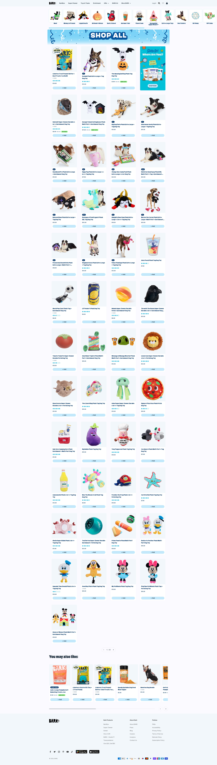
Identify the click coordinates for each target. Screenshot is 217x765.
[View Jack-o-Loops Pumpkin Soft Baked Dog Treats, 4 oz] (59, 674)
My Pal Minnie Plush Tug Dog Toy (122, 586)
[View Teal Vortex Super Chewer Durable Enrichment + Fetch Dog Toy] (93, 526)
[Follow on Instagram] (59, 752)
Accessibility (156, 727)
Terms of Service (157, 734)
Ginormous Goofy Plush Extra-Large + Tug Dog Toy (151, 126)
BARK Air (115, 3)
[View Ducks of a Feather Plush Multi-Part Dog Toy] (152, 526)
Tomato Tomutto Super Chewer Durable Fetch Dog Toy (63, 357)
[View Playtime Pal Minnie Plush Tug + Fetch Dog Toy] (152, 571)
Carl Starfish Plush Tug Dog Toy (151, 495)
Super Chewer (72, 3)
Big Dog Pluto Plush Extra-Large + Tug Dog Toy (123, 126)
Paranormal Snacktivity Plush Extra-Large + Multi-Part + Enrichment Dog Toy (62, 264)
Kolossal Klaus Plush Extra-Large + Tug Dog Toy (64, 218)
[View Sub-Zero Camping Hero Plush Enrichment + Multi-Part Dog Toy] (64, 434)
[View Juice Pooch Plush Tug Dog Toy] (152, 245)
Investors (133, 737)
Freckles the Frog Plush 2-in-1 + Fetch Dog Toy (122, 496)
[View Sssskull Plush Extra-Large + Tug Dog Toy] (93, 59)
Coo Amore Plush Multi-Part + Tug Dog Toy (152, 450)
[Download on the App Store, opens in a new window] (94, 751)
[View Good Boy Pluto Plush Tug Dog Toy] (93, 571)
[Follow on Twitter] (54, 752)
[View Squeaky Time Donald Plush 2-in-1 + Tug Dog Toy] (64, 571)
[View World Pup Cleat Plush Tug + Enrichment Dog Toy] (64, 293)
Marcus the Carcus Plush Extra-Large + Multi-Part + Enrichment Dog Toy (152, 218)
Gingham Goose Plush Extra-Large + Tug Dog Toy (93, 264)
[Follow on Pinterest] (63, 752)
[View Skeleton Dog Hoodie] (149, 674)
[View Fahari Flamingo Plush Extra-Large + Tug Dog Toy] (123, 245)
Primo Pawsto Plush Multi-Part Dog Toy (122, 542)
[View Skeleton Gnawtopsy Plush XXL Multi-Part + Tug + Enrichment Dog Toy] (152, 154)
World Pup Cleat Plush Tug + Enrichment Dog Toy (62, 310)
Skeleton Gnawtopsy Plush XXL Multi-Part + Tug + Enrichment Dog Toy (151, 173)
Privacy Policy (156, 730)
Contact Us (133, 740)
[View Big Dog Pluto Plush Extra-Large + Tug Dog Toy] (123, 107)
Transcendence (108, 740)
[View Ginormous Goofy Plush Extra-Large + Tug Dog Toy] (152, 107)
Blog (131, 730)
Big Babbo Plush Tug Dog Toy (91, 449)
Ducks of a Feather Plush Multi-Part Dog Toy (151, 542)
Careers (132, 734)
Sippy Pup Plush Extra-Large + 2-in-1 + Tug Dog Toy (93, 173)
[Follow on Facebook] (50, 752)
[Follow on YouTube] (67, 752)
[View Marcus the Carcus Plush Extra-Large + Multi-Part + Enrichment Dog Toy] (152, 200)
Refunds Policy (157, 737)
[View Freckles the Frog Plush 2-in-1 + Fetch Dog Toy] (123, 480)
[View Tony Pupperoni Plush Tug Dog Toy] (123, 434)
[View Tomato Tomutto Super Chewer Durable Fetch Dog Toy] (64, 341)
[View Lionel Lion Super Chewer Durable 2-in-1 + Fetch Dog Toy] (152, 341)
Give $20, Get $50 (109, 743)
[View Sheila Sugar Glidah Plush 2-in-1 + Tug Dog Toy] (64, 526)
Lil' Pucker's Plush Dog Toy (91, 308)
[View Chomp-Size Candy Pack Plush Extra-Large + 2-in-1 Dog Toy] (123, 154)
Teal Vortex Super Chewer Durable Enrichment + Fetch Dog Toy (93, 542)
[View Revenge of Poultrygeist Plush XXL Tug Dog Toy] (93, 200)
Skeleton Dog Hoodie (147, 687)
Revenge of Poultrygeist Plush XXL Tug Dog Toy (92, 218)
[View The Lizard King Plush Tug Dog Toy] (93, 388)
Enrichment (97, 3)
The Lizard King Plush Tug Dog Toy (93, 403)
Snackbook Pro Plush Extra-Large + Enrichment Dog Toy (64, 173)
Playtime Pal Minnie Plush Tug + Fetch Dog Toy (151, 587)
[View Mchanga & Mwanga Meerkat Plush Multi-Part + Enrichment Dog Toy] (123, 341)
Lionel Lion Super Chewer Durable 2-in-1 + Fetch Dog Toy (152, 357)
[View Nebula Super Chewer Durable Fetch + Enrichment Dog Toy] (123, 293)
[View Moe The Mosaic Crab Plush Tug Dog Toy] (93, 480)
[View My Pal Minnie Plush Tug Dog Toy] (123, 571)
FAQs (153, 724)
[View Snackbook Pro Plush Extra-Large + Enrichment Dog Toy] (64, 154)
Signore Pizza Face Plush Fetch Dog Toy (151, 404)
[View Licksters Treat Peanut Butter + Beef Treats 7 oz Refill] (64, 59)
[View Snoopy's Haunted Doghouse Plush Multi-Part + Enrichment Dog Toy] (93, 107)
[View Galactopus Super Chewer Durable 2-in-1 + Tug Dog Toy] (123, 388)
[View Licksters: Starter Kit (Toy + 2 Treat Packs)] (82, 674)
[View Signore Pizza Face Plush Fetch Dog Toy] (152, 388)
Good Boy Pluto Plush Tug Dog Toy (93, 586)
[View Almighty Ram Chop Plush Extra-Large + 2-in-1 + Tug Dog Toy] (123, 200)
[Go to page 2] (113, 650)
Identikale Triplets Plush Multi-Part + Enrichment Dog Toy (92, 357)
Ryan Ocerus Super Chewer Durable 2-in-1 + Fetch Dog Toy (63, 404)
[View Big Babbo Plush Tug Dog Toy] (93, 434)
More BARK (125, 3)
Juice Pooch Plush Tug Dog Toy (151, 260)
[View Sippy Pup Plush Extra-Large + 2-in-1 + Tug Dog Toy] (93, 154)
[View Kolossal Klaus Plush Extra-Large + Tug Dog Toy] (64, 200)
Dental (105, 730)
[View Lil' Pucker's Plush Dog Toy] (93, 293)
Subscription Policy (158, 740)
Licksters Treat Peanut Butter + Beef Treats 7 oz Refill (64, 75)
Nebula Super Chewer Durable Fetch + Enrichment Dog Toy (121, 310)
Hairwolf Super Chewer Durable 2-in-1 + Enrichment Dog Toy (64, 123)
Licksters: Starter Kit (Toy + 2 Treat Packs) (82, 689)
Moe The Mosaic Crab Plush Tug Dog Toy (92, 496)
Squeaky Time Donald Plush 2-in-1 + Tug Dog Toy (64, 587)
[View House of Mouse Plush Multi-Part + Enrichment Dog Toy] (64, 617)
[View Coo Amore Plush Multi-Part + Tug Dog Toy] (152, 434)
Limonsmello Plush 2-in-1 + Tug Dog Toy (64, 496)
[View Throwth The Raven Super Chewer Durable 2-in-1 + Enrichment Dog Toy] (152, 293)
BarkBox (62, 3)
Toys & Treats (85, 3)
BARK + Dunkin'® (108, 737)
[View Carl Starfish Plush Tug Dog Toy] (152, 480)
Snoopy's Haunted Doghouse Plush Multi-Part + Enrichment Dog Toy (93, 123)
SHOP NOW (152, 86)
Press (131, 727)
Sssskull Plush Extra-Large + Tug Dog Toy (93, 77)
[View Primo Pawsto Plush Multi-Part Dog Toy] (123, 526)
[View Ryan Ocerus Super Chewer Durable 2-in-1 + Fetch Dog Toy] (64, 388)
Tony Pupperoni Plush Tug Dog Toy (123, 449)
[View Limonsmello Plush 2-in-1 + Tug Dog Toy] (64, 480)
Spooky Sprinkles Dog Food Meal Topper (127, 689)
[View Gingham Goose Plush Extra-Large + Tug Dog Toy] (93, 245)
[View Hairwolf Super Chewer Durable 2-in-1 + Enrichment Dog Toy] (64, 107)
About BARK (133, 724)
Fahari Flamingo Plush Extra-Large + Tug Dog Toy (123, 264)
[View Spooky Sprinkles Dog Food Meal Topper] (127, 674)
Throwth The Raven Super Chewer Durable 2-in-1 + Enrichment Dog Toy (152, 310)
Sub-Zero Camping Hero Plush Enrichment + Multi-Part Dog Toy (64, 450)
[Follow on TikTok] (72, 752)
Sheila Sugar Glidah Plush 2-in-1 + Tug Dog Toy (63, 542)
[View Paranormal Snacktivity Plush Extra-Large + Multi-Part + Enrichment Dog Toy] (64, 245)
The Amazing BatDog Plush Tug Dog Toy (122, 75)
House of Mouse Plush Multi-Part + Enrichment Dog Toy (64, 633)
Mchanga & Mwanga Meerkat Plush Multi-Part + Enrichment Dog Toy (123, 357)
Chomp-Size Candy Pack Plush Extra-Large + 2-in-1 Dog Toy (121, 173)
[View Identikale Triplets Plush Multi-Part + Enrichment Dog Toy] (93, 341)
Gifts (105, 3)
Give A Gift (106, 734)
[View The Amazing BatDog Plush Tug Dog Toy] (123, 59)
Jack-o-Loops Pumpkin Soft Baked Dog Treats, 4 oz (59, 691)
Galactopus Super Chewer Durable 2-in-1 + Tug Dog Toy (123, 404)
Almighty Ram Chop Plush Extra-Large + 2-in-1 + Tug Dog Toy (122, 218)
